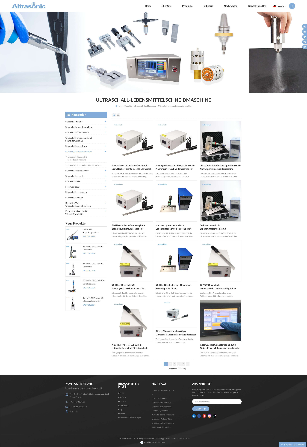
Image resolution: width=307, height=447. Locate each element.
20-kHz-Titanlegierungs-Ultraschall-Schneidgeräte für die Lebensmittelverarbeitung (174, 287)
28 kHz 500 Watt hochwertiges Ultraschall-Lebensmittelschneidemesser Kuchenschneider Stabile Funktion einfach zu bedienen (176, 333)
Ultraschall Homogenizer (77, 170)
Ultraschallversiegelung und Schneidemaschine (78, 139)
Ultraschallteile (72, 181)
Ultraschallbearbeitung (76, 146)
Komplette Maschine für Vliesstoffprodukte (76, 212)
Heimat (121, 393)
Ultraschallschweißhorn (161, 402)
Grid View (114, 115)
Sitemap (121, 413)
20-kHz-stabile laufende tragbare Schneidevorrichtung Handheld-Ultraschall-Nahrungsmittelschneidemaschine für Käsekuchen (130, 227)
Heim (148, 6)
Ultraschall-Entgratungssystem (90, 231)
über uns (166, 6)
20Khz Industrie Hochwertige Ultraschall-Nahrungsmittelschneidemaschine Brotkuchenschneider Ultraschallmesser (220, 167)
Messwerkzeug (72, 186)
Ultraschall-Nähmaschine (77, 132)
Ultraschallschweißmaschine (78, 127)
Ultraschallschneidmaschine (145, 106)
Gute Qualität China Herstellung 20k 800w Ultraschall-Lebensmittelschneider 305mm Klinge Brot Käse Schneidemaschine (220, 347)
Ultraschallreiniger (74, 197)
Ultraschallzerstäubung (76, 192)
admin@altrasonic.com (78, 406)
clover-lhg (73, 411)
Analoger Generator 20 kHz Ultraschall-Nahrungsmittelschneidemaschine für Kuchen (175, 167)
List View (118, 115)
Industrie (208, 6)
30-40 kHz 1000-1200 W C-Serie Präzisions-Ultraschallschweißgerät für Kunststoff (94, 282)
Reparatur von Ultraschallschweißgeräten (78, 204)
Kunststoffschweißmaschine (163, 415)
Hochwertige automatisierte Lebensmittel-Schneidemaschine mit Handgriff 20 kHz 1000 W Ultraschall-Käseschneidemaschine (174, 227)
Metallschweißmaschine (161, 427)
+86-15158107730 (77, 402)
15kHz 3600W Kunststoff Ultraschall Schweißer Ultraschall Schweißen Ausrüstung (93, 299)
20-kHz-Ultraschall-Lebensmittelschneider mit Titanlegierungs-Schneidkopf (214, 227)
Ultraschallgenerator (75, 176)
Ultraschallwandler (74, 121)
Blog (120, 409)
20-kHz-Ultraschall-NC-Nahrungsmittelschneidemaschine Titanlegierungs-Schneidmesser (128, 287)
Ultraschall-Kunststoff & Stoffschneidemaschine (77, 158)
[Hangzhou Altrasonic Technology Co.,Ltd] (28, 5)
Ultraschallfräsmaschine (161, 407)
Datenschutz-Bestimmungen (129, 418)
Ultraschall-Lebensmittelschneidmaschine (84, 165)
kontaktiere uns (257, 6)
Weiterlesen (89, 236)
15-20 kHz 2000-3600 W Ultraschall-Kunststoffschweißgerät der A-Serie (94, 248)
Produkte (187, 6)
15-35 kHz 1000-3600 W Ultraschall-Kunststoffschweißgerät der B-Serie (94, 265)
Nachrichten (230, 6)
